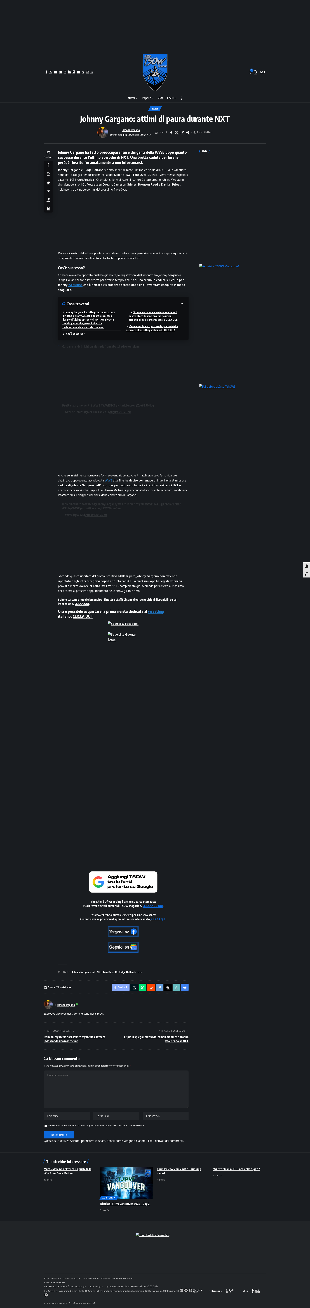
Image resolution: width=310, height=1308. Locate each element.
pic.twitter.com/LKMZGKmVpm (100, 508)
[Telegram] (83, 71)
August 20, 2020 (120, 412)
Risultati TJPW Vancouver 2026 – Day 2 (125, 1204)
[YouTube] (55, 71)
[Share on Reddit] (48, 182)
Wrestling (75, 285)
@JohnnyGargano (105, 504)
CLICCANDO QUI (153, 906)
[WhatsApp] (87, 71)
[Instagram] (65, 71)
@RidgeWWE (71, 508)
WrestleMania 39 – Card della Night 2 (236, 1169)
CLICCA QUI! (83, 616)
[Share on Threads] (168, 987)
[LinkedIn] (69, 71)
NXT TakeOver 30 (107, 972)
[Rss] (92, 71)
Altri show (109, 1198)
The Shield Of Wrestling (57, 1290)
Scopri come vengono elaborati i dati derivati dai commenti (145, 1141)
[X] (50, 71)
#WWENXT (108, 405)
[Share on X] (176, 132)
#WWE (95, 405)
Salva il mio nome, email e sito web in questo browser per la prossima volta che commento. (96, 1125)
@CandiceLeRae (170, 504)
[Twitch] (74, 71)
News (155, 108)
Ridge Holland (127, 972)
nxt (93, 972)
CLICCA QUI (82, 604)
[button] (255, 72)
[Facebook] (46, 71)
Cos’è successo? (75, 333)
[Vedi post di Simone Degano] (102, 132)
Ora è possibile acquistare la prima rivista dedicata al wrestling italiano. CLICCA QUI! (152, 328)
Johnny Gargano (81, 972)
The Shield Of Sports (99, 1278)
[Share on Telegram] (48, 191)
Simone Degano (131, 129)
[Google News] (60, 71)
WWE (108, 480)
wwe (139, 972)
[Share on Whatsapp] (48, 173)
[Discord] (78, 71)
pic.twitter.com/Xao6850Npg (135, 405)
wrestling (156, 611)
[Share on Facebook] (171, 132)
